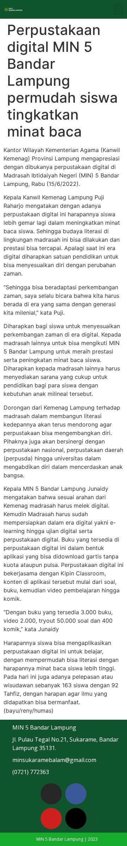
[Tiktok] (75, 818)
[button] (118, 9)
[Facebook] (75, 793)
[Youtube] (51, 818)
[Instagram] (51, 793)
